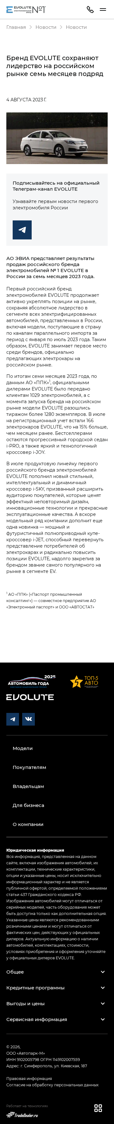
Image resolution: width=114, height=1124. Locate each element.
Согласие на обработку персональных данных (52, 1084)
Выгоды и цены (25, 1003)
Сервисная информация (36, 1019)
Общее (15, 971)
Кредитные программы (35, 987)
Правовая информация (29, 1078)
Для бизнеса (28, 805)
